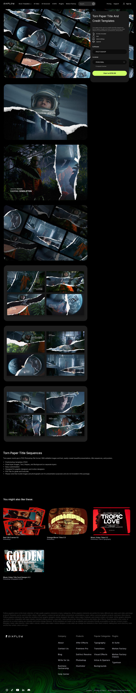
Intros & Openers (102, 660)
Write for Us (63, 660)
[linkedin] (23, 690)
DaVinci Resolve (83, 654)
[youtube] (17, 690)
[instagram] (7, 690)
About (61, 643)
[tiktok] (12, 690)
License (89, 690)
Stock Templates (24, 4)
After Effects (82, 643)
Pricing (109, 4)
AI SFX (54, 4)
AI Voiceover (46, 4)
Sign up (128, 4)
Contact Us (63, 649)
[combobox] (84, 4)
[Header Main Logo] (9, 3)
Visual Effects (100, 654)
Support (116, 4)
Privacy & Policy (100, 690)
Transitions (99, 649)
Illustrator (80, 666)
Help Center (63, 674)
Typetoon (116, 662)
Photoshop (81, 660)
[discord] (29, 690)
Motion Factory (71, 4)
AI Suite (116, 643)
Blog (60, 654)
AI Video (36, 4)
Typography (100, 643)
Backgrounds (100, 666)
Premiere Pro (82, 649)
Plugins (61, 4)
